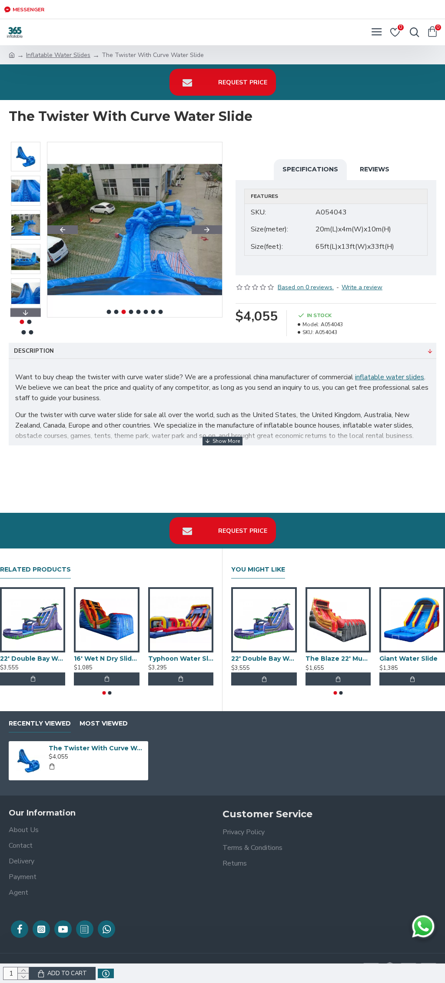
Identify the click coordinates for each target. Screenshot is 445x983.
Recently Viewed (40, 723)
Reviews (374, 169)
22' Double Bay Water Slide (32, 658)
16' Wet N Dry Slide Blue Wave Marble (106, 658)
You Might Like (258, 569)
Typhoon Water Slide (180, 658)
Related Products (35, 569)
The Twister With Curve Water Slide (97, 748)
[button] (62, 229)
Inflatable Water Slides (58, 55)
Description (34, 351)
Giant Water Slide (408, 658)
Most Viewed (104, 723)
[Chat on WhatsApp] (423, 926)
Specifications (310, 169)
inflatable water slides (389, 377)
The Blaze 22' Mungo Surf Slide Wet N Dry (338, 658)
